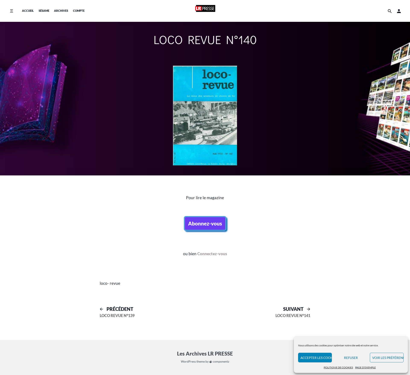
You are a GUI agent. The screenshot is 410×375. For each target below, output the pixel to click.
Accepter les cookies (316, 358)
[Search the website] (389, 11)
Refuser (351, 358)
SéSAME (44, 10)
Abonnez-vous (205, 223)
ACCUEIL (28, 10)
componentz (220, 361)
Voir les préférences (388, 358)
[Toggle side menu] (11, 11)
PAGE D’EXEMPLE (365, 367)
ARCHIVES (61, 10)
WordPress (188, 361)
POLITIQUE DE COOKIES (338, 367)
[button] (398, 11)
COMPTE (79, 10)
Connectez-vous (212, 253)
